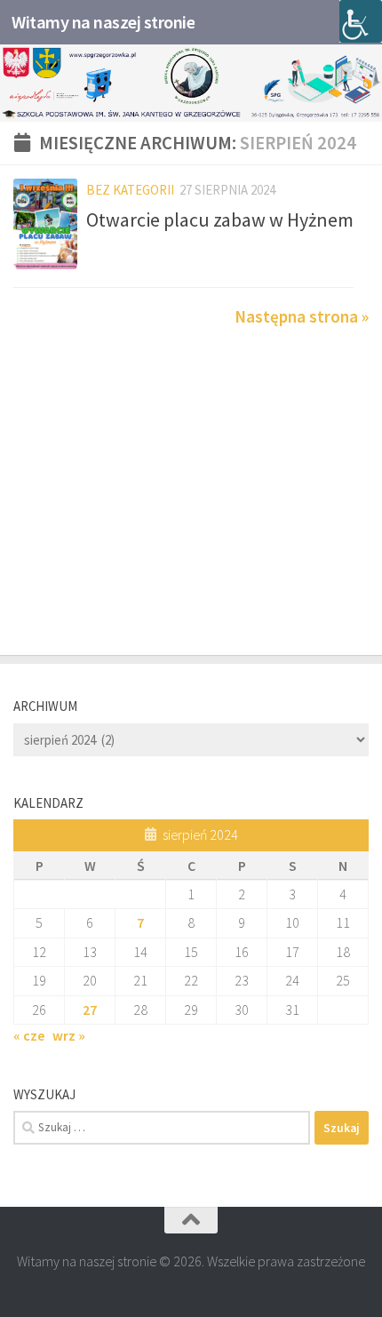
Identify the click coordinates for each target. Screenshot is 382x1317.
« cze (28, 1035)
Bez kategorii (130, 189)
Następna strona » (302, 316)
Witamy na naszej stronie (103, 22)
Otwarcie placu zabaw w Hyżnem (220, 219)
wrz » (68, 1035)
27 (90, 1009)
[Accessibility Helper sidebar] (360, 21)
